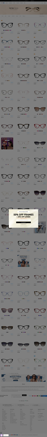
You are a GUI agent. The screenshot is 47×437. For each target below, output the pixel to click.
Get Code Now (23, 222)
